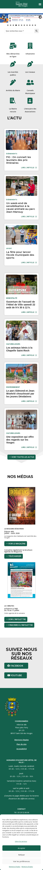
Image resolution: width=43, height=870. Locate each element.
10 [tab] (32, 25)
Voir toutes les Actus (22, 457)
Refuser (21, 855)
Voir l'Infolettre (17, 619)
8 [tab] (27, 25)
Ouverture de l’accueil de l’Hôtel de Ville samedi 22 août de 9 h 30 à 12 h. (20, 304)
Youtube (16, 675)
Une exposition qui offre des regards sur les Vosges (20, 439)
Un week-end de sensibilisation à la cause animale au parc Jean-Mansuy (20, 207)
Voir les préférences (21, 861)
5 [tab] (18, 25)
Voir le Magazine (16, 543)
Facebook (17, 665)
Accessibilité (21, 749)
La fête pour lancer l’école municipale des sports (20, 255)
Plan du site (21, 744)
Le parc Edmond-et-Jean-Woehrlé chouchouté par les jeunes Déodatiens (20, 393)
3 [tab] (13, 25)
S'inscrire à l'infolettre (20, 625)
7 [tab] (24, 25)
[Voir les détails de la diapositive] (21, 18)
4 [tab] (16, 25)
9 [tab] (29, 25)
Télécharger (14, 556)
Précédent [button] (3, 17)
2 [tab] (10, 25)
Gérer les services (21, 841)
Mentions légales (14, 867)
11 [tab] (35, 25)
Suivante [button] (40, 17)
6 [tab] (21, 25)
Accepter (21, 848)
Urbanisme (30, 54)
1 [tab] (7, 25)
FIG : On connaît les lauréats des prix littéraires (18, 160)
